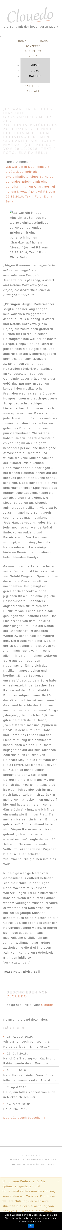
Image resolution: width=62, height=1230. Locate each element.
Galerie (35, 76)
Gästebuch (33, 86)
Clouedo (16, 996)
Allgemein (24, 161)
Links (50, 1164)
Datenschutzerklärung (28, 1164)
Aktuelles (33, 51)
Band (44, 41)
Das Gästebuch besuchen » (24, 1117)
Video (35, 70)
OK (31, 1226)
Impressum (17, 1159)
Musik (35, 65)
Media (33, 56)
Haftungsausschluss (41, 1159)
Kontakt (33, 91)
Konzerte (33, 46)
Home (22, 41)
